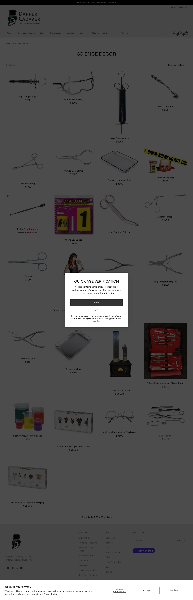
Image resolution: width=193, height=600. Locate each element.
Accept (146, 590)
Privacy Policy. (50, 594)
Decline (174, 590)
